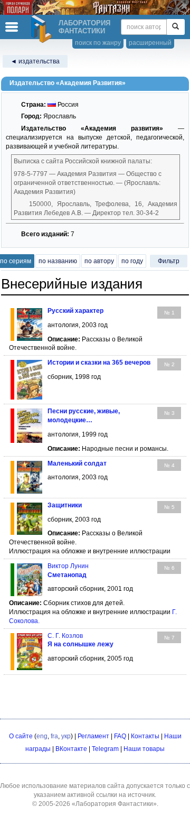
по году (132, 261)
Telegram (105, 749)
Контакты (145, 736)
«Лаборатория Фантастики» (114, 804)
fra (54, 736)
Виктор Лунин (68, 566)
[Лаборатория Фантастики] (42, 29)
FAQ (120, 736)
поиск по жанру (98, 43)
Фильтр (168, 261)
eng (42, 736)
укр (66, 736)
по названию (58, 261)
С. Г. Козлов (65, 635)
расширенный (150, 43)
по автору (99, 261)
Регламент (93, 736)
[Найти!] (175, 27)
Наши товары (144, 749)
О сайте (21, 736)
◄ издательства (35, 61)
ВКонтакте (71, 749)
